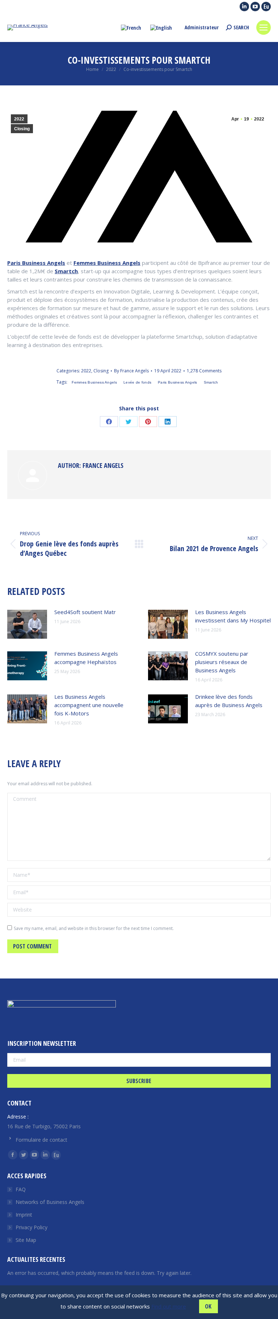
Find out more (168, 1306)
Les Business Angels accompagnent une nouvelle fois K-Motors (88, 705)
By (131, 371)
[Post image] (27, 624)
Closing (22, 128)
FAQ (21, 1189)
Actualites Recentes (36, 1259)
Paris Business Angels (36, 262)
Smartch (66, 271)
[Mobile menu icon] (263, 27)
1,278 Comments (204, 371)
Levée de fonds (137, 382)
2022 (19, 119)
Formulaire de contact (41, 1139)
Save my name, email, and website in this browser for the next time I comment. (94, 928)
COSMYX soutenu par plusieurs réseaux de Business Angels (221, 662)
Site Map (26, 1239)
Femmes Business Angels (106, 262)
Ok (208, 1306)
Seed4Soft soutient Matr (85, 612)
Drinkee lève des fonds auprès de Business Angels (228, 701)
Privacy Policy (31, 1227)
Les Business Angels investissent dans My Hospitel (233, 616)
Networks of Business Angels (50, 1201)
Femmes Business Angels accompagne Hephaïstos (86, 657)
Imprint (24, 1214)
